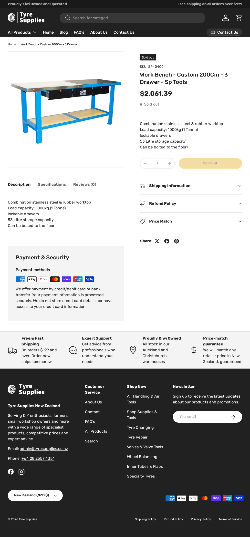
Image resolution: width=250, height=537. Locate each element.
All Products (96, 431)
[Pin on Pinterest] (176, 241)
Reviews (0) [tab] (84, 184)
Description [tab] (19, 184)
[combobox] (132, 18)
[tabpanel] (66, 214)
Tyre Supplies (28, 519)
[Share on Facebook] (167, 241)
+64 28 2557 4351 (37, 458)
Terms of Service (230, 519)
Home (48, 32)
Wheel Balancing (142, 456)
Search (91, 441)
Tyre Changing (140, 427)
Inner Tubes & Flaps (145, 466)
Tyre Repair (137, 437)
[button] (239, 17)
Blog (64, 32)
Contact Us (124, 32)
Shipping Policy (145, 519)
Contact (92, 412)
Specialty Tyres (141, 476)
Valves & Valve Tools (145, 447)
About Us (99, 32)
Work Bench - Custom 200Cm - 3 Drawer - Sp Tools (50, 44)
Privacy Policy (201, 519)
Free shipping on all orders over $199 (209, 4)
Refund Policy (173, 519)
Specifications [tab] (52, 184)
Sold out (210, 163)
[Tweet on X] (157, 241)
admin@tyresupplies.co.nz (44, 448)
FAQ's (79, 32)
